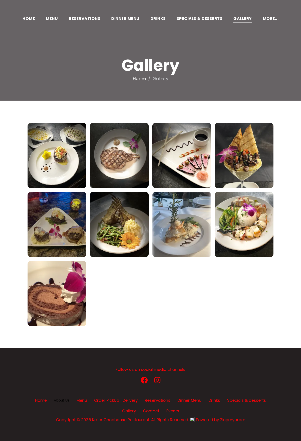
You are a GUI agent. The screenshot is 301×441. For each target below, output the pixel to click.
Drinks (158, 18)
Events (172, 411)
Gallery (242, 18)
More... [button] (271, 18)
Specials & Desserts (200, 18)
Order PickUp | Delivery (116, 400)
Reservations (84, 18)
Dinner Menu (125, 18)
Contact (151, 411)
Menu (52, 18)
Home (28, 18)
